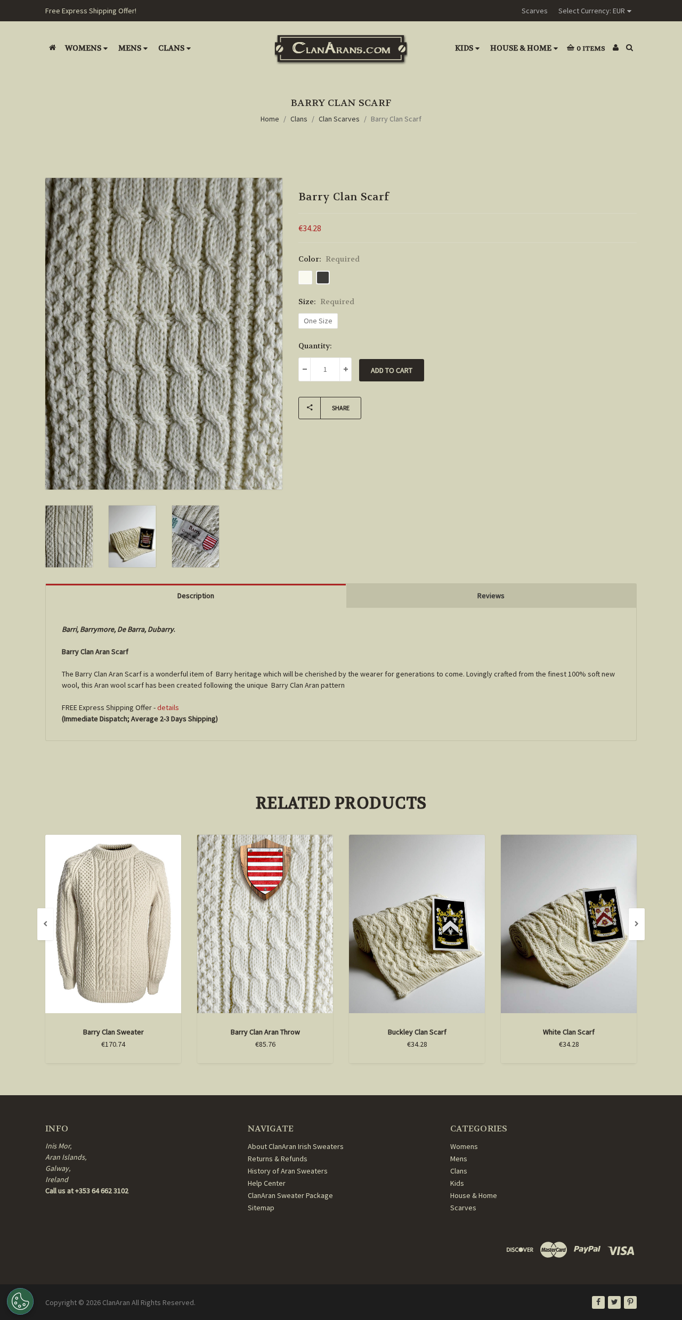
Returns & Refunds (277, 1158)
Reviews (491, 595)
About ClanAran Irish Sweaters (296, 1146)
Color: (329, 259)
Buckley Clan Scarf (417, 1032)
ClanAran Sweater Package (290, 1195)
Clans (171, 48)
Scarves (535, 10)
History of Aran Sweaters (288, 1171)
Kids (464, 48)
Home (270, 119)
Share (341, 408)
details (168, 707)
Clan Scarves (339, 119)
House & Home (520, 48)
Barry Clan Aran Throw (265, 1032)
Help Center (267, 1183)
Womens (83, 48)
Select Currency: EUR (591, 10)
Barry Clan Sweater (113, 1032)
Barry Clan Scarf (396, 119)
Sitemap (261, 1207)
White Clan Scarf (569, 1032)
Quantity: (315, 346)
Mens (129, 48)
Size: (326, 301)
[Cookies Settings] (20, 1301)
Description (195, 595)
